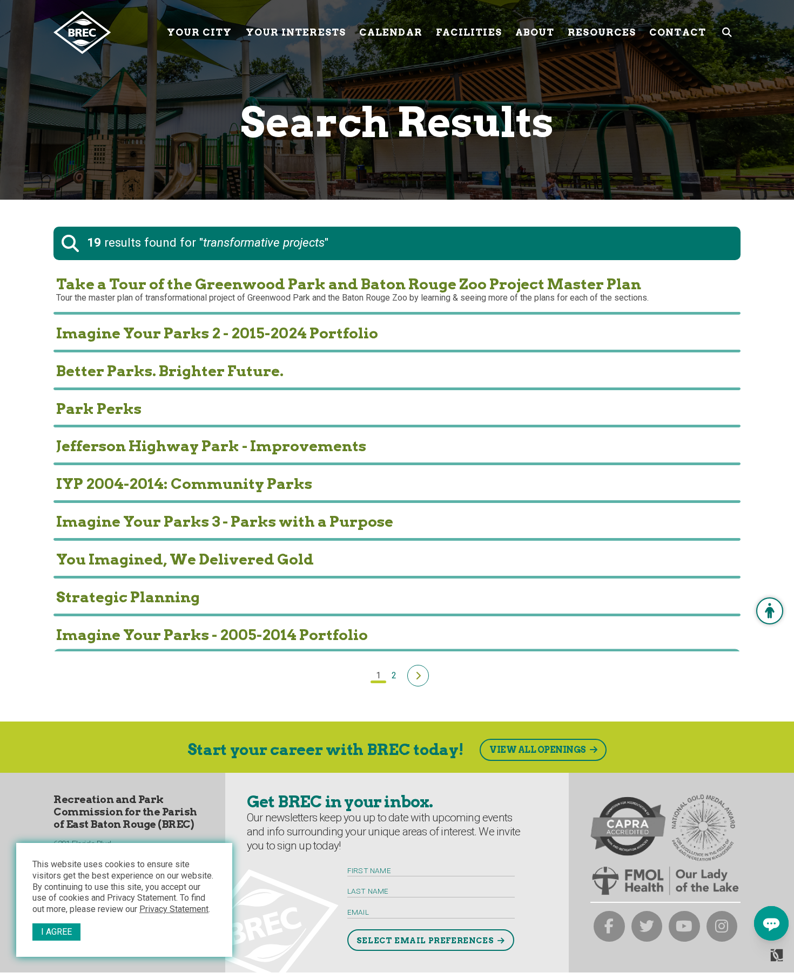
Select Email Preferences (425, 940)
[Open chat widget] (771, 923)
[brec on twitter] (647, 926)
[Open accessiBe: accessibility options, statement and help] (769, 610)
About (535, 32)
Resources (602, 32)
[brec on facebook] (609, 926)
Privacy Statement (173, 909)
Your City (199, 32)
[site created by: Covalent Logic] (752, 959)
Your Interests (296, 32)
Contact (677, 32)
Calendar (390, 32)
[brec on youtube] (684, 926)
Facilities (469, 32)
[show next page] (418, 675)
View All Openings (537, 750)
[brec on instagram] (722, 926)
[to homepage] (106, 32)
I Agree (56, 932)
